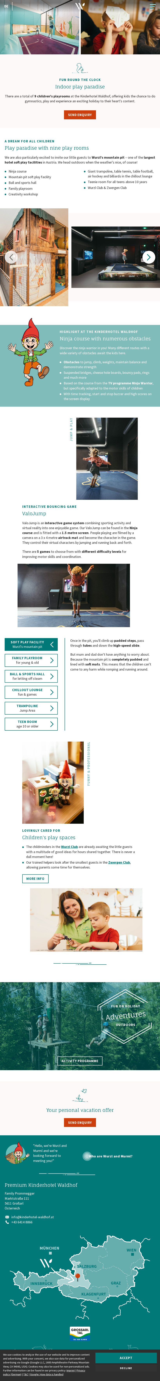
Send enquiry (80, 115)
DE (6, 6)
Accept (126, 1358)
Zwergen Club (119, 862)
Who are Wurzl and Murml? (111, 1156)
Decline (126, 1368)
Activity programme (80, 1061)
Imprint (71, 1370)
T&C (25, 1374)
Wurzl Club (69, 846)
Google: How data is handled (46, 1374)
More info (35, 879)
